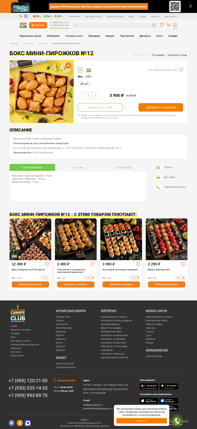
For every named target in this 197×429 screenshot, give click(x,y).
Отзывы (142, 16)
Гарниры (150, 327)
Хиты (159, 36)
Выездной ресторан (111, 331)
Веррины (61, 331)
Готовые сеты (74, 36)
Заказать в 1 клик (100, 107)
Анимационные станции (114, 316)
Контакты (155, 16)
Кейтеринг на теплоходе (114, 346)
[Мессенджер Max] (28, 423)
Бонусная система (115, 16)
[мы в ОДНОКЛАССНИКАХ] (20, 423)
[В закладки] (181, 70)
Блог (13, 337)
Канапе (110, 36)
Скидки (172, 36)
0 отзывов (158, 54)
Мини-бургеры (64, 327)
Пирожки (60, 338)
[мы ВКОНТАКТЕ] (11, 423)
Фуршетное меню (30, 36)
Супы (148, 335)
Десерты (145, 36)
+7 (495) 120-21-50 (59, 22)
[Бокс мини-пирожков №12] (42, 91)
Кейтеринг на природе (113, 338)
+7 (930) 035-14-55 (59, 25)
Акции (131, 16)
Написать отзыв (177, 54)
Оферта (84, 419)
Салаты (150, 331)
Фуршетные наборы (71, 310)
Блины (59, 342)
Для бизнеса (170, 16)
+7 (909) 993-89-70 (28, 395)
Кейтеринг (53, 36)
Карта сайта (17, 355)
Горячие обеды (154, 324)
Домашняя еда (157, 350)
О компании (73, 16)
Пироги (60, 335)
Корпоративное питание (159, 316)
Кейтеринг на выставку (113, 342)
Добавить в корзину (160, 107)
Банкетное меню (65, 363)
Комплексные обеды (157, 320)
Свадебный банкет (66, 367)
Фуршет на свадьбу (111, 327)
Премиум (94, 36)
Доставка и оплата (94, 16)
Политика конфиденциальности (84, 422)
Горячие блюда (154, 356)
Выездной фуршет (110, 324)
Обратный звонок (59, 28)
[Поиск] (154, 25)
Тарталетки (127, 36)
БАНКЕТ (61, 357)
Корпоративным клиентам (25, 344)
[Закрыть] (190, 6)
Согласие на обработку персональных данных (84, 425)
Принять (141, 420)
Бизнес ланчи (156, 310)
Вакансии (16, 348)
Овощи (149, 342)
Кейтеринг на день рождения (116, 320)
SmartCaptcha (170, 421)
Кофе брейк (107, 349)
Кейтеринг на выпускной (114, 335)
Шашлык (60, 346)
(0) (123, 167)
